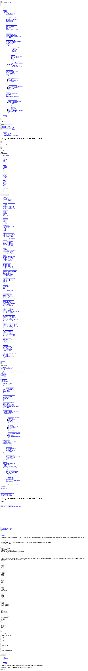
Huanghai (5, 166)
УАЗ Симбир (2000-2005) (8, 355)
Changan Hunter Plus (7, 199)
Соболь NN (5, 345)
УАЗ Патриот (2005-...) (8, 348)
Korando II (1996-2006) (8, 290)
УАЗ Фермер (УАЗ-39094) (8, 356)
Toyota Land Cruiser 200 (8, 330)
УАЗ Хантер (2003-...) (7, 357)
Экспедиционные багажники (12, 96)
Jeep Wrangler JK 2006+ (8, 236)
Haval (4, 165)
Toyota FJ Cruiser (6, 304)
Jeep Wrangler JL (6, 237)
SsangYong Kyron (7, 297)
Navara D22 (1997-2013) (8, 273)
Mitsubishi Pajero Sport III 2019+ (10, 270)
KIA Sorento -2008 (7, 242)
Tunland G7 (5, 210)
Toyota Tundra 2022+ (7, 338)
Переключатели (14, 104)
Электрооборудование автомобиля (13, 97)
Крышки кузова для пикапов (12, 29)
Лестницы (8, 30)
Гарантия (5, 11)
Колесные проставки (10, 26)
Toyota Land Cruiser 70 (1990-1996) (10, 319)
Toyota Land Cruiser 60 (8, 318)
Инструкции (3, 486)
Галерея (5, 10)
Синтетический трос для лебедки (15, 86)
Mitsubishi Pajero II (7, 263)
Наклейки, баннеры (5, 491)
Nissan (4, 178)
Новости (5, 115)
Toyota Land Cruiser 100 (8, 327)
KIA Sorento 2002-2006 (8, 243)
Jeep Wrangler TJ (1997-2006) (9, 238)
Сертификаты (4, 488)
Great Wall (5, 163)
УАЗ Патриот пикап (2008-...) (9, 352)
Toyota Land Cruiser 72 (8, 320)
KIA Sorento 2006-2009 (8, 244)
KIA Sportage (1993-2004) (8, 246)
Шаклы (9, 89)
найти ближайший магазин (8, 505)
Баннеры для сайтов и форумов (7, 493)
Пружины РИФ (4, 379)
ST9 (4, 289)
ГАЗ (4, 190)
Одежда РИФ (9, 37)
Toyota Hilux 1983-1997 (8, 305)
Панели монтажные (12, 109)
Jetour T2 (5, 240)
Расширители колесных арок (12, 71)
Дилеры (5, 8)
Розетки (10, 112)
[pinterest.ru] (6, 2)
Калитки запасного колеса (11, 25)
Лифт (9, 45)
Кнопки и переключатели (14, 102)
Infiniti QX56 (6, 272)
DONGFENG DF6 (7, 197)
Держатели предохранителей (14, 101)
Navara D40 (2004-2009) (8, 274)
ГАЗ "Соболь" (6, 342)
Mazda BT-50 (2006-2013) (8, 252)
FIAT (4, 160)
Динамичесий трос (12, 85)
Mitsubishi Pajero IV (7, 265)
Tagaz (4, 185)
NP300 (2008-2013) (7, 276)
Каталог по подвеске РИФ (6, 368)
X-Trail (4, 283)
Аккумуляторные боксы (13, 98)
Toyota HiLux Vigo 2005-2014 (9, 308)
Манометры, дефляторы (11, 34)
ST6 (4, 287)
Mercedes (5, 176)
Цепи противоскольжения (11, 93)
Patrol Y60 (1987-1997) (8, 279)
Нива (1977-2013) (7, 341)
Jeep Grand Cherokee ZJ (8, 235)
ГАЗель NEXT (6, 343)
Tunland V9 (5, 212)
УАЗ (4, 191)
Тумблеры (13, 107)
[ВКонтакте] (4, 669)
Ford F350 (5, 205)
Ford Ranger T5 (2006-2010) (9, 203)
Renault (4, 181)
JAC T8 (4, 229)
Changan (5, 158)
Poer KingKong (6, 215)
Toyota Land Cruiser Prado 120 (9, 316)
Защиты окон (8, 23)
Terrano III (5, 282)
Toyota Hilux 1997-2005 (8, 307)
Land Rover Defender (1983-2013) (10, 250)
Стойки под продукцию (6, 494)
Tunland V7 (5, 211)
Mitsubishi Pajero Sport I (8, 266)
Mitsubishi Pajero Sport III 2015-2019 (11, 268)
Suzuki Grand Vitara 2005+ (8, 300)
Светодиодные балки (13, 80)
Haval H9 (5, 223)
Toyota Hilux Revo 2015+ (8, 309)
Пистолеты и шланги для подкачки (13, 41)
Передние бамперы (12, 17)
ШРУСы (7, 95)
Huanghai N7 (6, 225)
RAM (4, 180)
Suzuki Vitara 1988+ (7, 302)
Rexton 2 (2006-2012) (7, 295)
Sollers (4, 182)
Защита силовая (9, 21)
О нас (4, 7)
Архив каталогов (4, 381)
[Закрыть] (1, 119)
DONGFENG (6, 155)
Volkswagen (5, 188)
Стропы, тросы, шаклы (11, 83)
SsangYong (5, 183)
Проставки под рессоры (16, 53)
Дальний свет (11, 77)
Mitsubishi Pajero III (7, 264)
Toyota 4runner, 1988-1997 (8, 312)
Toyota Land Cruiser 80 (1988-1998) (10, 326)
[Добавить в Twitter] (1, 527)
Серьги (12, 59)
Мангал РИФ (8, 33)
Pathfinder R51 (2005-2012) (9, 278)
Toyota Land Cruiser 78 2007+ (9, 334)
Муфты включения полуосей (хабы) (13, 36)
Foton (4, 162)
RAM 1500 (5, 285)
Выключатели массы (12, 100)
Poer (4, 214)
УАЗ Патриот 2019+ (7, 350)
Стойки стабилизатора (16, 60)
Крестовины (8, 27)
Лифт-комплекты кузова (11, 32)
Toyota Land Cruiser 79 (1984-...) (10, 324)
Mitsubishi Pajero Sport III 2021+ (10, 271)
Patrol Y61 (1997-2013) (8, 280)
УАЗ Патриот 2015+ (7, 349)
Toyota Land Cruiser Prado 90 (9, 313)
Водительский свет (12, 75)
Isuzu (4, 168)
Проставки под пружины (16, 47)
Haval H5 (5, 221)
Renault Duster (6, 286)
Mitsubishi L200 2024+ (8, 260)
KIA (4, 173)
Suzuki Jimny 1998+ (7, 301)
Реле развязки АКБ (12, 111)
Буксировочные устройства (12, 19)
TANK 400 (5, 218)
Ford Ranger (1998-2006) (8, 207)
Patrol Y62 (5, 281)
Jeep (4, 170)
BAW (4, 157)
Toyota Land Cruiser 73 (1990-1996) (10, 322)
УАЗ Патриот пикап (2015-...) (9, 353)
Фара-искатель (11, 81)
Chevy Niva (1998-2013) (8, 200)
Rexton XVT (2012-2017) (8, 296)
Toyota (4, 187)
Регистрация (4, 5)
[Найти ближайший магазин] (1, 141)
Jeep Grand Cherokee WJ (8, 231)
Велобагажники (9, 20)
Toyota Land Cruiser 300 (8, 333)
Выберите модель (4, 195)
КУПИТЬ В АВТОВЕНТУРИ (7, 504)
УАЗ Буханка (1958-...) (8, 347)
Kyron (4, 292)
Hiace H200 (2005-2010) (8, 331)
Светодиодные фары (10, 74)
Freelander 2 (5, 249)
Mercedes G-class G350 (8, 253)
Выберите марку (4, 153)
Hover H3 (5, 213)
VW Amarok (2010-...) (7, 339)
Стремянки (13, 48)
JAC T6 (4, 228)
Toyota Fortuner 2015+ (8, 310)
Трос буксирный (11, 88)
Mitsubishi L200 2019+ (8, 259)
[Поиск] (1, 118)
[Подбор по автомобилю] (1, 147)
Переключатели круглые (16, 105)
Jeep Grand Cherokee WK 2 (9, 234)
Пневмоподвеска (9, 43)
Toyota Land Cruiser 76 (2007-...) (10, 325)
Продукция (5, 12)
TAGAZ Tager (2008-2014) (9, 303)
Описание (3, 535)
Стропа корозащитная (13, 87)
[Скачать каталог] (1, 362)
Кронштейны (9, 28)
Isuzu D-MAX (6, 227)
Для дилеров (3, 490)
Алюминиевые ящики (10, 13)
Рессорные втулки (15, 57)
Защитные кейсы (9, 22)
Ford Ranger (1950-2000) (8, 206)
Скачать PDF (3, 369)
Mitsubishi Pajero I (7, 261)
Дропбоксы (13, 50)
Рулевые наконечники (10, 73)
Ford (4, 161)
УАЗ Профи (5, 354)
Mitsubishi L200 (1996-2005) (9, 256)
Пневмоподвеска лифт (16, 52)
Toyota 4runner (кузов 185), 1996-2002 (11, 311)
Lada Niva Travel (6, 340)
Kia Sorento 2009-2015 (8, 245)
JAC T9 (4, 230)
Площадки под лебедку (11, 42)
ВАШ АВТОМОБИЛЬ (19, 504)
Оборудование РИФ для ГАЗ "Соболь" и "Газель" (11, 372)
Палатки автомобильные (11, 38)
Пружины (13, 55)
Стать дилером (4, 629)
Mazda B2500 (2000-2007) (8, 251)
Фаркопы (8, 92)
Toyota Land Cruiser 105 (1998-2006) (11, 328)
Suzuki (4, 184)
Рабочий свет (11, 79)
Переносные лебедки (10, 40)
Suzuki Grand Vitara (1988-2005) (10, 298)
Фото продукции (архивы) (6, 495)
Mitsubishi (5, 177)
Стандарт (10, 64)
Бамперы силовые (10, 15)
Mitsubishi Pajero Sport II (8, 267)
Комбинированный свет (13, 78)
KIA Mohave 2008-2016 (8, 241)
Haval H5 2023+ (6, 222)
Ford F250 (5, 204)
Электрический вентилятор (14, 113)
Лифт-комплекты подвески (17, 63)
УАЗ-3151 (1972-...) (7, 358)
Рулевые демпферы (10, 72)
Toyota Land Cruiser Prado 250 (9, 335)
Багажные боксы (9, 14)
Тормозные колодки (10, 90)
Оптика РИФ (3, 375)
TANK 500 (5, 219)
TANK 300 (5, 216)
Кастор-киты (13, 51)
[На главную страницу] (1, 1)
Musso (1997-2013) (7, 293)
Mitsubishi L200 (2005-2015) (9, 257)
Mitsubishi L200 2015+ (8, 258)
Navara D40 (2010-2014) (8, 275)
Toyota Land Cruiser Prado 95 (9, 315)
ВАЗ (4, 189)
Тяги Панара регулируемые (17, 62)
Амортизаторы (14, 49)
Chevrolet (5, 159)
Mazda (4, 175)
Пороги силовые (9, 70)
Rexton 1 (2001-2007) (7, 294)
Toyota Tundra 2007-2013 (8, 337)
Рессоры (12, 58)
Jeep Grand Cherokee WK (8, 233)
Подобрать (3, 361)
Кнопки (12, 103)
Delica (4, 255)
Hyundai (5, 167)
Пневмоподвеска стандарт (16, 66)
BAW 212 (5, 198)
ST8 (4, 288)
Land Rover (5, 174)
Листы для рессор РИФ (13, 68)
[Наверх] (1, 669)
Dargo (4, 220)
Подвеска (8, 44)
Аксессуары (13, 108)
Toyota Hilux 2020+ (7, 332)
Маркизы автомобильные (11, 35)
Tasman (4, 248)
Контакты (5, 116)
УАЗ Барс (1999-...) (7, 346)
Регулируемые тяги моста (16, 56)
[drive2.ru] (3, 669)
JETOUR (5, 172)
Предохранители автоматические (15, 110)
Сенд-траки (8, 82)
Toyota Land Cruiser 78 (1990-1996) (10, 323)
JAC (4, 169)
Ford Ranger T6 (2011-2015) (9, 208)
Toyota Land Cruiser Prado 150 (9, 317)
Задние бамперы (11, 18)
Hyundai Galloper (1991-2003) (9, 226)
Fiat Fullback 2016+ (7, 201)
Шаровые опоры (9, 94)
